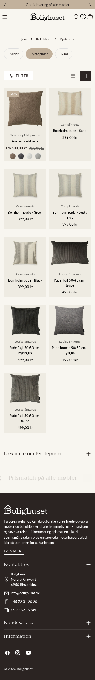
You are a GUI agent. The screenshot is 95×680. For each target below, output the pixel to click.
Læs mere (14, 551)
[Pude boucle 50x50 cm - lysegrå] (70, 321)
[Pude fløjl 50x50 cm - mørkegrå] (25, 321)
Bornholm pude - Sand (70, 130)
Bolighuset (25, 669)
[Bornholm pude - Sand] (70, 103)
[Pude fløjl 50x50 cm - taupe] (25, 389)
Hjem (23, 39)
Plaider (13, 54)
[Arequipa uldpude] (25, 109)
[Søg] (76, 17)
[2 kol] (85, 76)
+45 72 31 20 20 (24, 602)
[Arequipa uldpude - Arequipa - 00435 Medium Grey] (38, 156)
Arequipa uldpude (25, 141)
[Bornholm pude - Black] (25, 253)
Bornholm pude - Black (25, 280)
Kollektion (43, 39)
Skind (64, 54)
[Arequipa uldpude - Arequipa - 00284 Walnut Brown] (13, 156)
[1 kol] (73, 76)
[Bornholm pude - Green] (25, 185)
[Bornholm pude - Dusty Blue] (70, 185)
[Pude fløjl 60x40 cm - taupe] (70, 253)
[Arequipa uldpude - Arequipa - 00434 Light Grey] (29, 156)
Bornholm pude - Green (25, 212)
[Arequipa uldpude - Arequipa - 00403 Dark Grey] (21, 156)
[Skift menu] (5, 17)
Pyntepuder (39, 54)
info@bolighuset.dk (25, 593)
